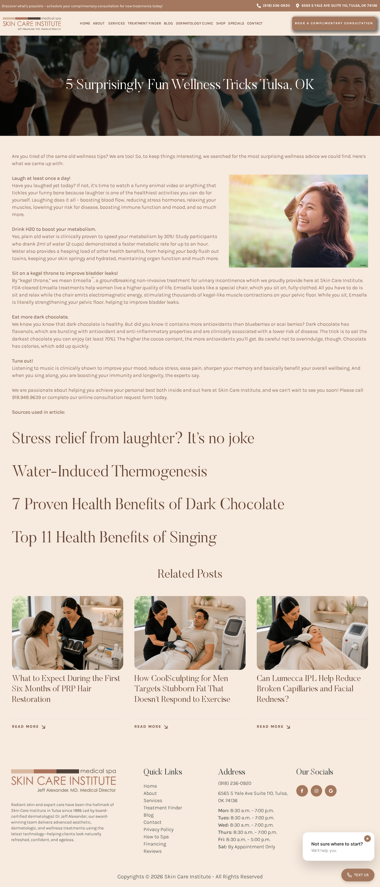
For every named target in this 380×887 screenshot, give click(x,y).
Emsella (83, 280)
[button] (273, 6)
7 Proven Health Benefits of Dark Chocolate (148, 505)
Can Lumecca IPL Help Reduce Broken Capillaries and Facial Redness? (309, 689)
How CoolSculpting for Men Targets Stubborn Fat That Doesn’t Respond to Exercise (182, 689)
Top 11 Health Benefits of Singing (114, 539)
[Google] (331, 791)
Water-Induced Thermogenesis (110, 473)
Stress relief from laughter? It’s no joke (133, 439)
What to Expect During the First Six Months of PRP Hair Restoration (66, 689)
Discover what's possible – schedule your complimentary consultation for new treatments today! (82, 6)
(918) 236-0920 (234, 783)
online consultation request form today (122, 397)
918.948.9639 (26, 397)
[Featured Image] (67, 633)
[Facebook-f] (302, 791)
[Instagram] (316, 791)
